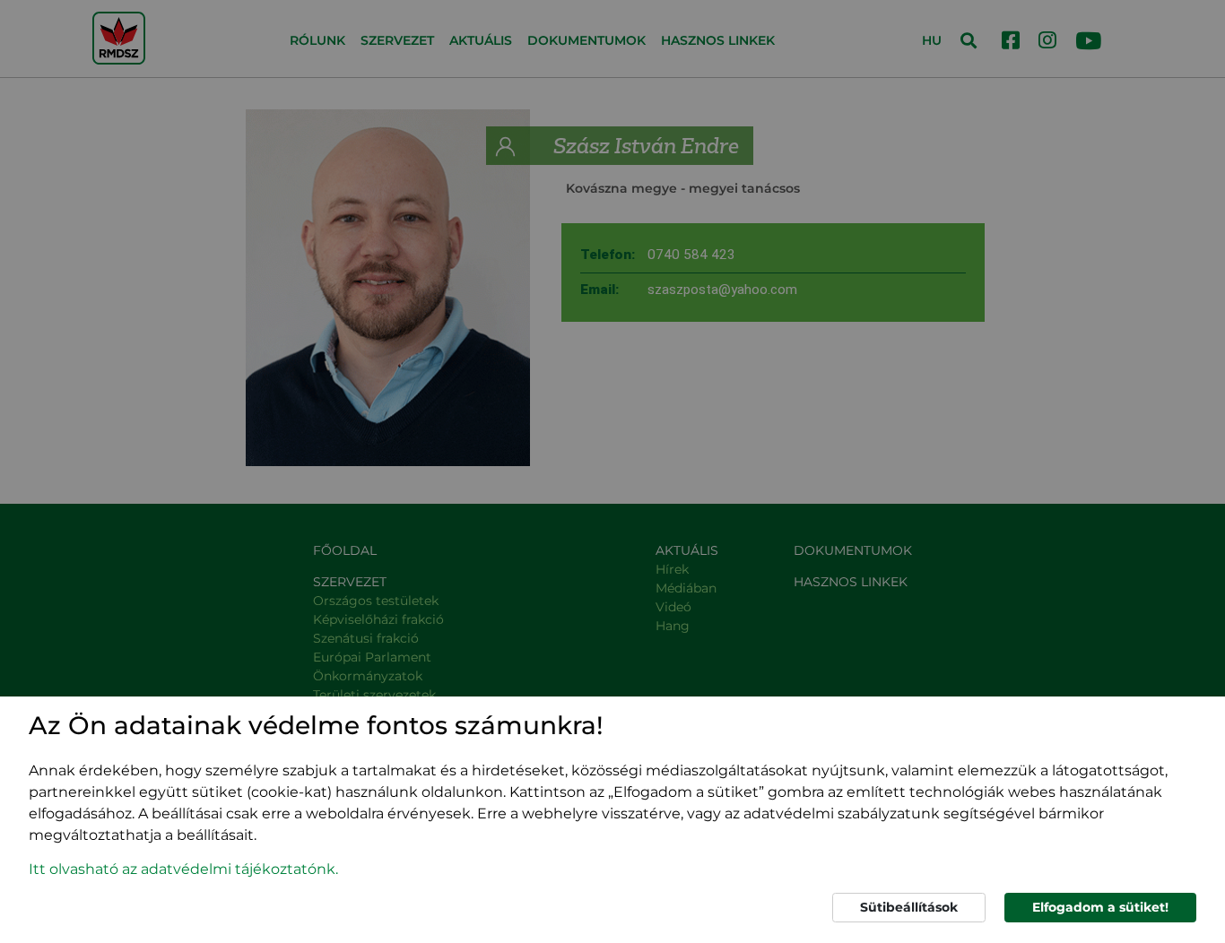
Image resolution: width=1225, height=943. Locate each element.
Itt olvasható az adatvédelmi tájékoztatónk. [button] (183, 869)
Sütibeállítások (909, 907)
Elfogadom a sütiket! (1100, 907)
